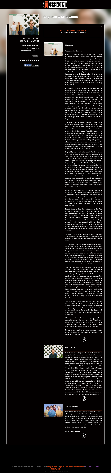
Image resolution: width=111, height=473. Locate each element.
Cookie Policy (79, 466)
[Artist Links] (84, 340)
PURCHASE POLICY (66, 466)
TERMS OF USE (52, 466)
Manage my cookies (92, 466)
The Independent (30, 45)
